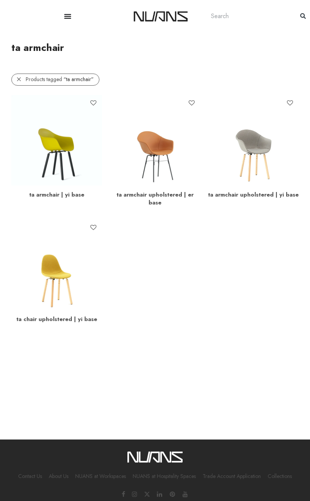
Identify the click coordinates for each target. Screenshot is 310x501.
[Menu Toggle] (67, 16)
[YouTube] (186, 494)
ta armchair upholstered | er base (155, 199)
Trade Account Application (232, 476)
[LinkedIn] (160, 494)
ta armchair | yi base (56, 195)
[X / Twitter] (147, 494)
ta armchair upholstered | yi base (253, 195)
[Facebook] (123, 494)
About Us (58, 476)
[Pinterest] (173, 494)
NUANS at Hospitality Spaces (164, 476)
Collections (280, 476)
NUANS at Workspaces (100, 476)
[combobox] (248, 16)
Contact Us (30, 476)
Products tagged (60, 79)
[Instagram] (134, 494)
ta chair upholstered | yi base (56, 319)
